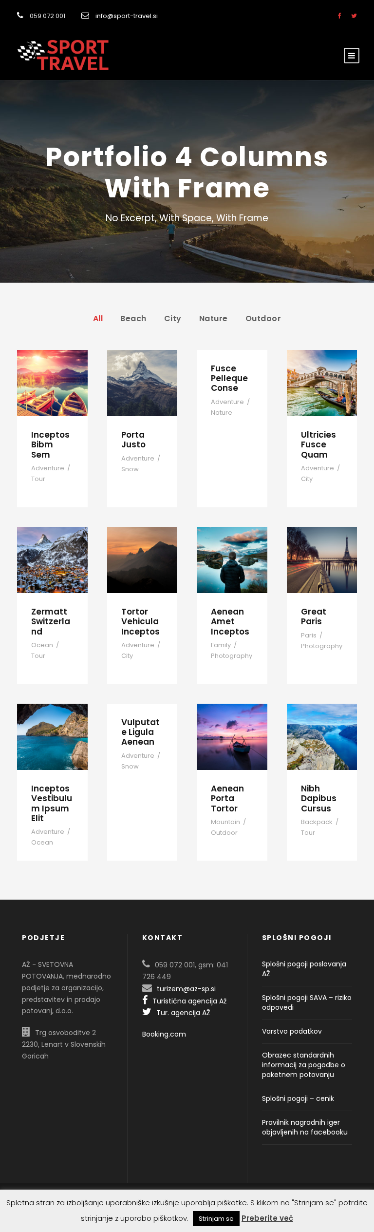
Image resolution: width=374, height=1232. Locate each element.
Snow (130, 469)
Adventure (47, 468)
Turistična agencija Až (189, 1001)
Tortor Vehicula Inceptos (140, 621)
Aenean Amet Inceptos (230, 621)
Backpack (317, 822)
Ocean (42, 645)
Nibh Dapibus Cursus (319, 798)
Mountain (225, 822)
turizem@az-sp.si (186, 989)
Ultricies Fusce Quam (318, 445)
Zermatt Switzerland (50, 621)
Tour (38, 478)
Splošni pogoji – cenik (298, 1098)
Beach (133, 318)
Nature (213, 318)
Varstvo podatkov (292, 1031)
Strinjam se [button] (216, 1218)
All (98, 318)
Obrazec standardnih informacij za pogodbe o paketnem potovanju (303, 1064)
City (173, 318)
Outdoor (263, 318)
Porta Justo (133, 439)
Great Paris (313, 616)
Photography (231, 655)
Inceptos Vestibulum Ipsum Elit (51, 803)
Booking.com (164, 1034)
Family (221, 645)
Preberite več (267, 1218)
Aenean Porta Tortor (227, 798)
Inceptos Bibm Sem (50, 445)
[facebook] (339, 15)
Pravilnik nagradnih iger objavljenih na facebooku (305, 1127)
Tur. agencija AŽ (183, 1013)
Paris (309, 635)
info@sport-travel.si (126, 15)
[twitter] (354, 15)
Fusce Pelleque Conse (229, 378)
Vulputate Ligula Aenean (140, 732)
